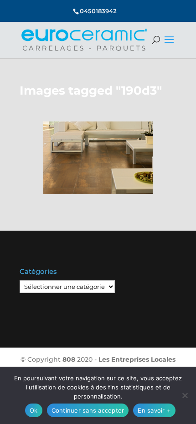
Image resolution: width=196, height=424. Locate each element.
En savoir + (154, 410)
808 (68, 359)
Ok (34, 410)
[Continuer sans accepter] (184, 395)
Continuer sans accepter (88, 410)
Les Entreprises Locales (136, 359)
